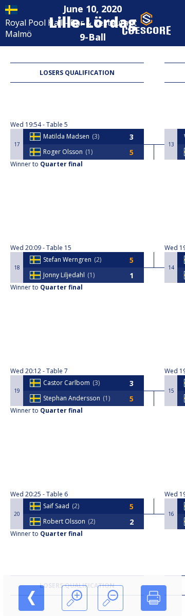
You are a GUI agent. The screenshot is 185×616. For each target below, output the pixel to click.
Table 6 (57, 494)
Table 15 (58, 247)
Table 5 (57, 124)
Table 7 (57, 371)
